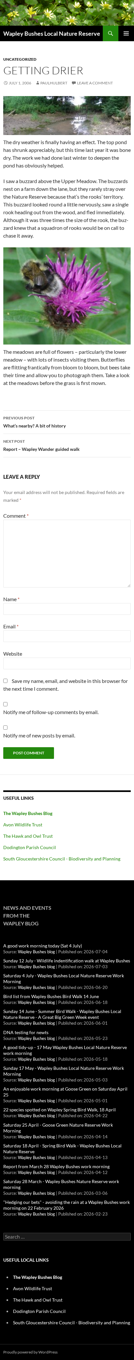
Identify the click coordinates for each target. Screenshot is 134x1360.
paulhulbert (53, 82)
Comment (16, 516)
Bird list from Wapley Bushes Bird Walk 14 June (51, 996)
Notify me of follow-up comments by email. (51, 712)
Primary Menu (126, 33)
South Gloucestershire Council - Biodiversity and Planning (61, 858)
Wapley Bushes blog (36, 951)
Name (11, 599)
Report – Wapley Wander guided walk (41, 445)
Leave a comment (95, 82)
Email (11, 626)
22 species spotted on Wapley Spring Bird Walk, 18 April (59, 1109)
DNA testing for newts (25, 1032)
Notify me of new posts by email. (39, 735)
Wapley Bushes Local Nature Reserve (51, 33)
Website (12, 653)
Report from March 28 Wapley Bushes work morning (56, 1166)
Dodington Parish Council (29, 847)
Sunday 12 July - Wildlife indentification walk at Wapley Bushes (66, 960)
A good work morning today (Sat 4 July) (42, 945)
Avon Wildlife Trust (22, 824)
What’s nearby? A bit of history (34, 421)
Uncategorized (19, 59)
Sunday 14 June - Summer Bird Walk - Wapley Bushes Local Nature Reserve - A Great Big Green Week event (62, 1014)
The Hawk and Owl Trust (28, 836)
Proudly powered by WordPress (30, 1352)
